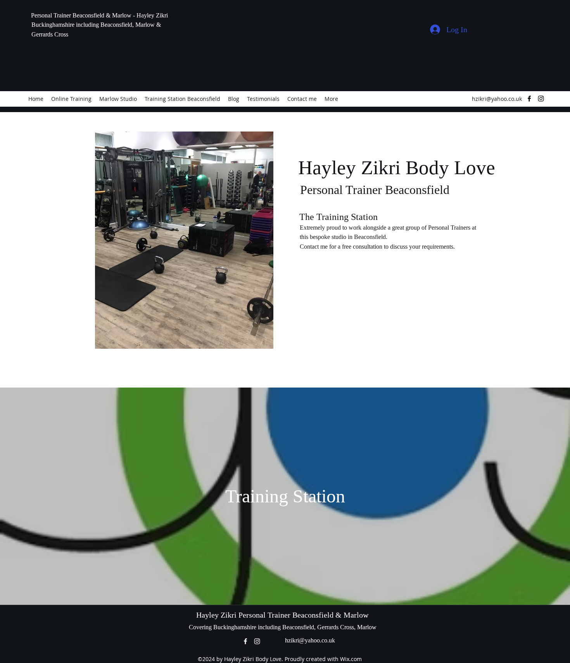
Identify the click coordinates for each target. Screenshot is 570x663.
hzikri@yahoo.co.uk (497, 98)
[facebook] (529, 98)
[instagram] (541, 98)
